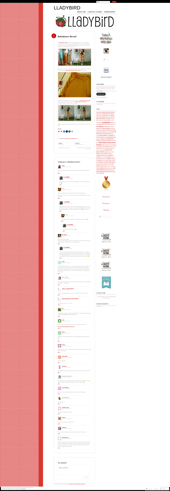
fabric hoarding (106, 128)
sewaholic (111, 155)
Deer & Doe (104, 124)
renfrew (104, 155)
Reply (59, 173)
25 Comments (60, 144)
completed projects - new (79, 144)
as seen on (62, 138)
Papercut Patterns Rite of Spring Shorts (73, 70)
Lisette (63, 344)
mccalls (102, 140)
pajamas (103, 149)
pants (106, 150)
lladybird (114, 137)
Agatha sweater (99, 112)
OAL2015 (111, 146)
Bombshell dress (98, 115)
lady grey (97, 137)
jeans (110, 133)
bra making (107, 115)
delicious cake (113, 124)
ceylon (106, 118)
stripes (110, 160)
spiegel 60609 (106, 160)
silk (100, 158)
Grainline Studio (102, 131)
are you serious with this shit (105, 113)
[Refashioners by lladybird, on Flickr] (75, 66)
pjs (113, 151)
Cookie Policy (23, 488)
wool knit (112, 169)
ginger (101, 130)
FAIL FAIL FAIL (112, 128)
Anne (63, 320)
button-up (104, 117)
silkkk (105, 158)
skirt (99, 160)
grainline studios (108, 131)
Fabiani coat (98, 128)
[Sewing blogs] (106, 191)
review (107, 155)
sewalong (98, 156)
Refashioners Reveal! (67, 36)
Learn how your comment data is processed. (77, 483)
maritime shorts (98, 138)
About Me (81, 12)
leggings (105, 137)
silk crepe (102, 158)
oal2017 (114, 146)
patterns (102, 151)
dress (101, 126)
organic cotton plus (99, 149)
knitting (111, 135)
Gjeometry (64, 366)
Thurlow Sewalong (112, 162)
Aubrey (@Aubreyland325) (68, 288)
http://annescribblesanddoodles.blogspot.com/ (66, 326)
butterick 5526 (99, 116)
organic (113, 148)
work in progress (100, 171)
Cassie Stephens (65, 387)
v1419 (109, 165)
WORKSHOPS (109, 12)
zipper (103, 173)
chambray (109, 118)
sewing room (105, 156)
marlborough (103, 138)
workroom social (108, 171)
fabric (101, 128)
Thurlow (107, 162)
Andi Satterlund (112, 112)
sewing (101, 156)
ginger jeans (104, 130)
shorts (97, 158)
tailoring (100, 162)
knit (101, 135)
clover (111, 119)
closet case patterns (107, 119)
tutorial (98, 166)
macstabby (64, 234)
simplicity (109, 158)
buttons (112, 116)
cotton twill (100, 124)
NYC (103, 146)
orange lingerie (109, 148)
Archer (97, 113)
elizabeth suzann (107, 126)
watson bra (111, 167)
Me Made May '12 (110, 140)
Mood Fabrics (103, 142)
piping (112, 151)
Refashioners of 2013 (63, 42)
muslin (103, 144)
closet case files (101, 119)
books (102, 115)
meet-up (105, 140)
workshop (113, 171)
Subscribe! (100, 84)
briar (109, 115)
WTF (101, 173)
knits (108, 135)
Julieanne (64, 427)
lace (114, 135)
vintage (98, 168)
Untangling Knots (104, 166)
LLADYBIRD (67, 7)
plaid (97, 153)
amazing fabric (105, 112)
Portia (63, 332)
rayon (105, 153)
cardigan (103, 118)
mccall (106, 138)
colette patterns (99, 122)
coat (113, 120)
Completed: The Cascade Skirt (64, 147)
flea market (98, 129)
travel (107, 164)
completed (106, 122)
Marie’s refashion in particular (80, 101)
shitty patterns (113, 156)
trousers (110, 164)
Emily (63, 165)
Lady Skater (101, 137)
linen (108, 137)
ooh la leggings (103, 148)
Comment (86, 477)
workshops (98, 173)
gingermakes (65, 356)
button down (109, 116)
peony (110, 151)
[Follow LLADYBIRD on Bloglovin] (106, 78)
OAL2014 (108, 146)
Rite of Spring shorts (73, 138)
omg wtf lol (98, 148)
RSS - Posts (100, 104)
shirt (109, 157)
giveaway (109, 130)
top (105, 164)
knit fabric (104, 135)
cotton (111, 122)
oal (105, 146)
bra (104, 115)
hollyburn (112, 131)
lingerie (110, 137)
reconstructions (99, 155)
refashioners (66, 138)
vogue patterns (106, 168)
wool (110, 169)
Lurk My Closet (95, 12)
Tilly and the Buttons (100, 164)
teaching (104, 162)
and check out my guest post (85, 100)
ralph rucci (102, 153)
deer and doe (109, 124)
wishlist (107, 169)
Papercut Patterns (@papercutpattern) (70, 298)
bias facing (112, 113)
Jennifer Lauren (65, 407)
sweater (113, 160)
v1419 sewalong (112, 165)
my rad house (106, 144)
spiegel (102, 160)
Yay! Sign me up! (101, 94)
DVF (104, 126)
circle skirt (112, 118)
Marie (63, 261)
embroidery (112, 126)
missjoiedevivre (65, 437)
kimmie (63, 417)
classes (97, 119)
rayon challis (109, 153)
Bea (63, 308)
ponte (99, 153)
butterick (112, 115)
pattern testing (106, 151)
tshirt (112, 164)
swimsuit (97, 162)
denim (97, 126)
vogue (101, 168)
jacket (108, 133)
